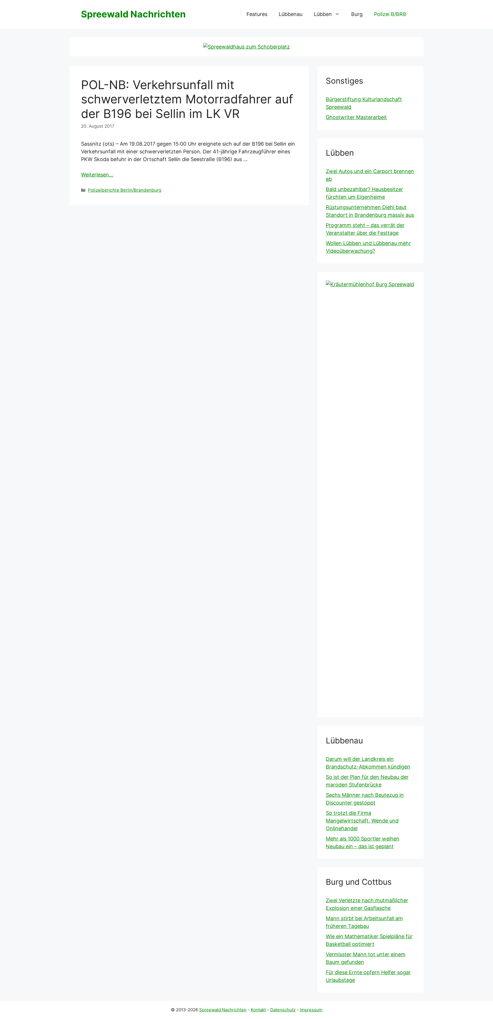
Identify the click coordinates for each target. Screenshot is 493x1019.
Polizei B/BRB (390, 14)
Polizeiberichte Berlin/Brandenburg (124, 190)
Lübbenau (290, 14)
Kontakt (258, 1009)
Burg (357, 14)
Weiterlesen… (97, 175)
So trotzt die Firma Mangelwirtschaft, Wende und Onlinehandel (362, 820)
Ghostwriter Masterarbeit (356, 117)
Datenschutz (283, 1009)
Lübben (323, 14)
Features (256, 14)
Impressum (311, 1009)
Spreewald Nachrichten (133, 14)
